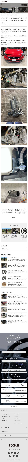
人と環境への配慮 (6, 416)
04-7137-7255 (14, 367)
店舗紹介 (4, 418)
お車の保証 (4, 420)
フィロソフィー (18, 414)
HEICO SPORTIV (18, 423)
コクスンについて (5, 414)
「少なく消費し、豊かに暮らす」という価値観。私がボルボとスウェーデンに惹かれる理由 (6, 237)
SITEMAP (9, 449)
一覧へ (13, 217)
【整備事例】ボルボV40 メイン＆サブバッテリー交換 (17, 322)
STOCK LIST (4, 431)
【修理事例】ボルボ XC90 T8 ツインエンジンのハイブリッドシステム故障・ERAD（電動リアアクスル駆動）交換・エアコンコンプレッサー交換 (16, 267)
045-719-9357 (14, 377)
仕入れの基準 (17, 418)
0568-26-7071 (14, 349)
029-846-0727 (14, 358)
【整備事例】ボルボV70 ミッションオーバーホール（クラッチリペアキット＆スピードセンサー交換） (17, 297)
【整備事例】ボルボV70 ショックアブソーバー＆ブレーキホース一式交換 (17, 304)
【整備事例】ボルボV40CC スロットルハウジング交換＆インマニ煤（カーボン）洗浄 (16, 316)
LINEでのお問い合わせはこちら (14, 351)
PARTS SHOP (7, 435)
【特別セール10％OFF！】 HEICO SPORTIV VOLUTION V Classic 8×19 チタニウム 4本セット (16, 279)
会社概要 (16, 416)
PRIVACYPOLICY (17, 449)
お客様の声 (4, 423)
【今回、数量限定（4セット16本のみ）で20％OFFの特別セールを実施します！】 (16, 285)
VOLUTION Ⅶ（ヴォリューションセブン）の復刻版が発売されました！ (23, 237)
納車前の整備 (17, 420)
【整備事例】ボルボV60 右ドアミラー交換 (16, 309)
